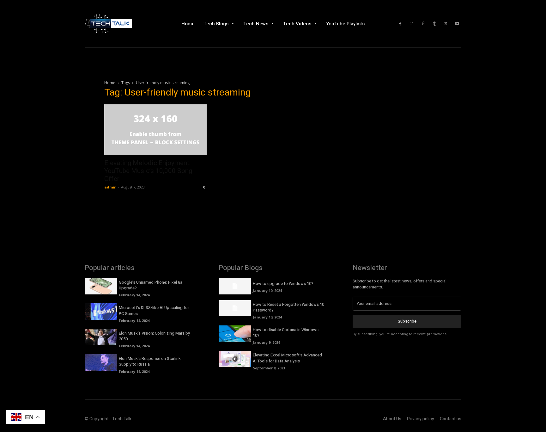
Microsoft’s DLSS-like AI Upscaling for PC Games (154, 310)
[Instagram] (412, 24)
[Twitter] (446, 24)
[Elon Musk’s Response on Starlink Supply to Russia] (101, 362)
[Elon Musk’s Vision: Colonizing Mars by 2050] (101, 337)
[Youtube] (457, 24)
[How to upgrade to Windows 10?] (235, 286)
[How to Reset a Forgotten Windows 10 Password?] (235, 308)
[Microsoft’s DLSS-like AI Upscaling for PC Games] (101, 311)
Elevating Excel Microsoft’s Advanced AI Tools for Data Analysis (287, 358)
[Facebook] (400, 24)
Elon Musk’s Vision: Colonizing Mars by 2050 (154, 336)
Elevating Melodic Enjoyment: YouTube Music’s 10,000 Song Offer (148, 170)
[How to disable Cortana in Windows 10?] (235, 333)
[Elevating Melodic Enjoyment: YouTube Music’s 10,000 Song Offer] (155, 129)
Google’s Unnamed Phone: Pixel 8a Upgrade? (150, 285)
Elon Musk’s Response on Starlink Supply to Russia (150, 361)
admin (110, 187)
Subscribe (407, 321)
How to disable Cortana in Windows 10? (285, 332)
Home (109, 82)
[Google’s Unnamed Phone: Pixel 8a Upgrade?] (101, 286)
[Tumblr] (434, 24)
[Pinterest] (423, 24)
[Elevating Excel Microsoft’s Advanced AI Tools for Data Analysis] (235, 359)
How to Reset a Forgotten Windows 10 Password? (288, 307)
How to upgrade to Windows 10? (283, 284)
